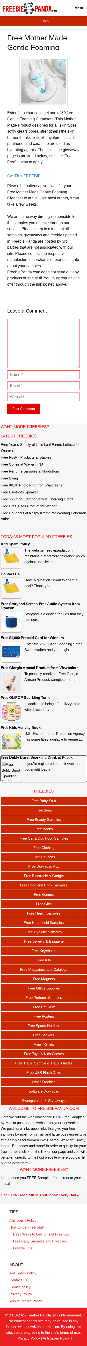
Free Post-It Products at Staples (26, 457)
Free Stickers (43, 1035)
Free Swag (9, 478)
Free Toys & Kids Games (44, 1054)
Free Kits (44, 960)
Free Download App (43, 866)
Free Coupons (44, 857)
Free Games (44, 894)
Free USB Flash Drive (43, 1072)
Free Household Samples (44, 923)
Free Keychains (43, 951)
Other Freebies (44, 1082)
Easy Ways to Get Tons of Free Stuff (42, 1234)
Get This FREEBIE (24, 176)
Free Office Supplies (44, 988)
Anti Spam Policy (22, 1220)
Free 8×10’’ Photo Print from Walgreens (31, 485)
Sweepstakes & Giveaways (44, 1101)
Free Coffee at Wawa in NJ (22, 464)
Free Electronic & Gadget (44, 876)
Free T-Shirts (44, 1044)
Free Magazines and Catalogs (43, 969)
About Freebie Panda (26, 1301)
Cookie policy (20, 1287)
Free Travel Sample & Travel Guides (43, 1063)
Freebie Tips (22, 1248)
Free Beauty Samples (44, 819)
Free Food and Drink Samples (43, 885)
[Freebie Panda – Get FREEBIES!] (29, 8)
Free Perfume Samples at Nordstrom (30, 471)
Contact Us (18, 1280)
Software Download (44, 1091)
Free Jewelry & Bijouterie (44, 941)
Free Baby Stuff (43, 801)
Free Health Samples (43, 913)
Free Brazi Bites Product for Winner (29, 506)
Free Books (44, 829)
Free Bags (44, 810)
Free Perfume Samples (43, 998)
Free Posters (44, 1016)
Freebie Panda (39, 1315)
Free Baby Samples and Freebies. (40, 1241)
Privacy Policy (20, 1294)
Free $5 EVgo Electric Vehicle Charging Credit (37, 499)
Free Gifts (44, 904)
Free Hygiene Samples (44, 932)
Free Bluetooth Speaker (19, 492)
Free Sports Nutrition (44, 1026)
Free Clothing (43, 848)
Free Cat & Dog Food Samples (44, 838)
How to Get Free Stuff (26, 1227)
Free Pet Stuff (44, 1007)
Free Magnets (44, 979)
